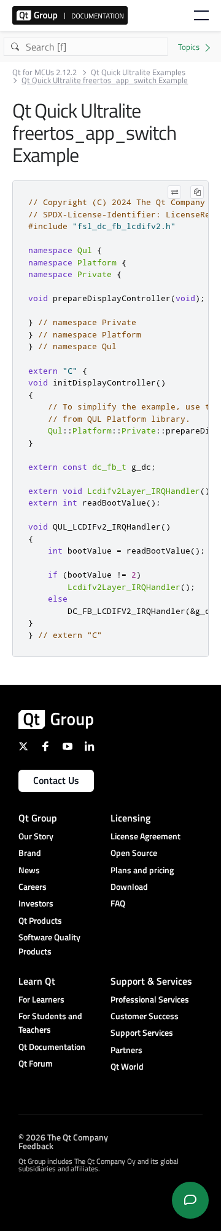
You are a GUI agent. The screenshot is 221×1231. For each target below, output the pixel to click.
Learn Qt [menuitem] (36, 981)
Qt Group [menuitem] (37, 817)
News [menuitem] (29, 869)
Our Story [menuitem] (35, 835)
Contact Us (56, 780)
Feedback (35, 1145)
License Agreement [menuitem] (145, 835)
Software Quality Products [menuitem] (49, 943)
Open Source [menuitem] (133, 852)
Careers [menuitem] (32, 886)
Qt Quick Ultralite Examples (138, 72)
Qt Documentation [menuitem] (51, 1046)
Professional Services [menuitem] (149, 999)
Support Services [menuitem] (141, 1032)
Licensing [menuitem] (130, 817)
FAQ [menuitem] (117, 903)
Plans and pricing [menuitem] (142, 869)
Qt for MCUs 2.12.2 (44, 72)
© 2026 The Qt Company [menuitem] (63, 1137)
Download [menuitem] (129, 886)
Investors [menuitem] (35, 903)
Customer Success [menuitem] (144, 1015)
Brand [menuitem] (29, 852)
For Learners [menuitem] (41, 999)
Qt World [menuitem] (127, 1066)
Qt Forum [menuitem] (35, 1063)
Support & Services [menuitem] (151, 981)
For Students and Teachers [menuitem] (50, 1022)
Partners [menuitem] (126, 1049)
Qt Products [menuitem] (40, 920)
